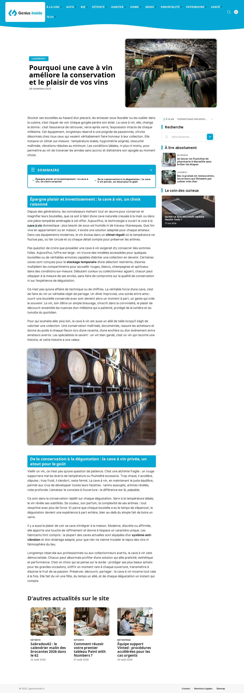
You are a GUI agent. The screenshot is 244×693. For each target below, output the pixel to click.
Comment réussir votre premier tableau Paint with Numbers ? (90, 650)
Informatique (171, 213)
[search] (229, 12)
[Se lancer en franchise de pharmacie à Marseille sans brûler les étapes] (169, 160)
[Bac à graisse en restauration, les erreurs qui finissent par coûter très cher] (169, 177)
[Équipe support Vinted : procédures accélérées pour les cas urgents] (135, 621)
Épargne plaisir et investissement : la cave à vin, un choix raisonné (62, 180)
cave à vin (34, 225)
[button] (211, 119)
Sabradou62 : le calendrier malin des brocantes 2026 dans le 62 (48, 650)
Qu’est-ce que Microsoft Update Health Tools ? (184, 218)
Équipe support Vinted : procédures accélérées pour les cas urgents (134, 650)
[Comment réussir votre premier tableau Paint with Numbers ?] (91, 621)
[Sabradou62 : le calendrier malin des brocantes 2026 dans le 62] (48, 621)
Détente (36, 640)
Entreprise (124, 640)
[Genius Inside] (25, 12)
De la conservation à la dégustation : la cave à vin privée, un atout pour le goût (124, 180)
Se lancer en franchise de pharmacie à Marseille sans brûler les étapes (194, 161)
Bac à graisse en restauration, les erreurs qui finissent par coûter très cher (195, 178)
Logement (39, 58)
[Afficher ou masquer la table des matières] (105, 170)
